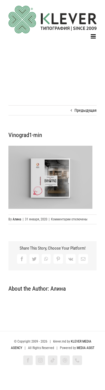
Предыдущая (85, 110)
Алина (17, 219)
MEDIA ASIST (85, 348)
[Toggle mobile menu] (94, 36)
